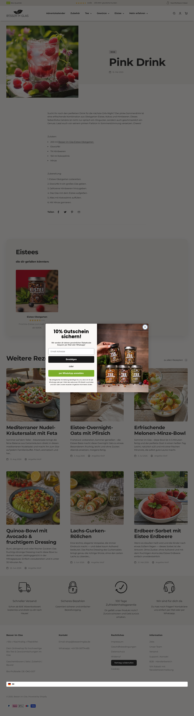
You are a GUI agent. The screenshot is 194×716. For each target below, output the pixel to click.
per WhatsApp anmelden (71, 373)
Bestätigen (71, 359)
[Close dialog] (145, 327)
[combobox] (97, 684)
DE (13, 684)
